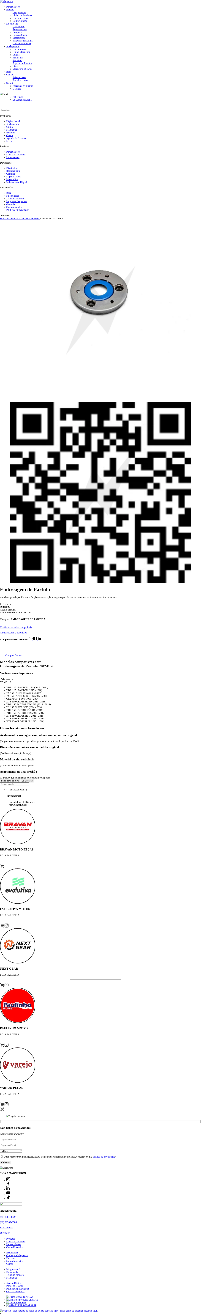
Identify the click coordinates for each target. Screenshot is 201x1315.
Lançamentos (19, 12)
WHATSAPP (29, 1305)
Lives (15, 66)
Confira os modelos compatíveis (16, 627)
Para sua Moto (13, 6)
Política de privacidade (17, 210)
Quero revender (20, 18)
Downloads (12, 23)
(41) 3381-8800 (8, 1217)
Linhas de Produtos (22, 15)
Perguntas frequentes (23, 86)
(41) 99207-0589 (8, 1222)
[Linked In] (8, 1189)
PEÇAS (29, 1297)
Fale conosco (19, 77)
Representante (20, 29)
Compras (17, 32)
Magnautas (18, 57)
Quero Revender (14, 1247)
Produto (10, 9)
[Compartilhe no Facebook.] (35, 639)
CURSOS (21, 1302)
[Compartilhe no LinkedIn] (39, 639)
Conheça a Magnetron (17, 1255)
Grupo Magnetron (21, 52)
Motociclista (19, 37)
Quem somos (19, 49)
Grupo (9, 127)
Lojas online (27, 781)
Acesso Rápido (13, 1283)
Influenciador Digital (23, 40)
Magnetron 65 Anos (22, 69)
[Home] (6, 1)
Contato (10, 74)
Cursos (16, 54)
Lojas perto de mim (10, 781)
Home (3, 218)
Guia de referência (22, 43)
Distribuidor (18, 26)
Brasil (18, 97)
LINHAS (33, 1299)
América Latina (22, 99)
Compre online (20, 20)
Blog (8, 71)
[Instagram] (8, 1180)
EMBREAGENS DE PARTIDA (23, 218)
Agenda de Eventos (22, 63)
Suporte (10, 83)
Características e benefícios (13, 632)
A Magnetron (12, 46)
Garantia (17, 88)
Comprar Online (13, 655)
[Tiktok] (8, 1198)
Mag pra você (13, 1269)
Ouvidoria (5, 1233)
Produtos (10, 1238)
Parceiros (17, 60)
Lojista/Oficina (20, 35)
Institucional (12, 1252)
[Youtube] (8, 1194)
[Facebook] (8, 1184)
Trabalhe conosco (21, 80)
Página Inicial (13, 121)
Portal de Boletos (14, 1286)
